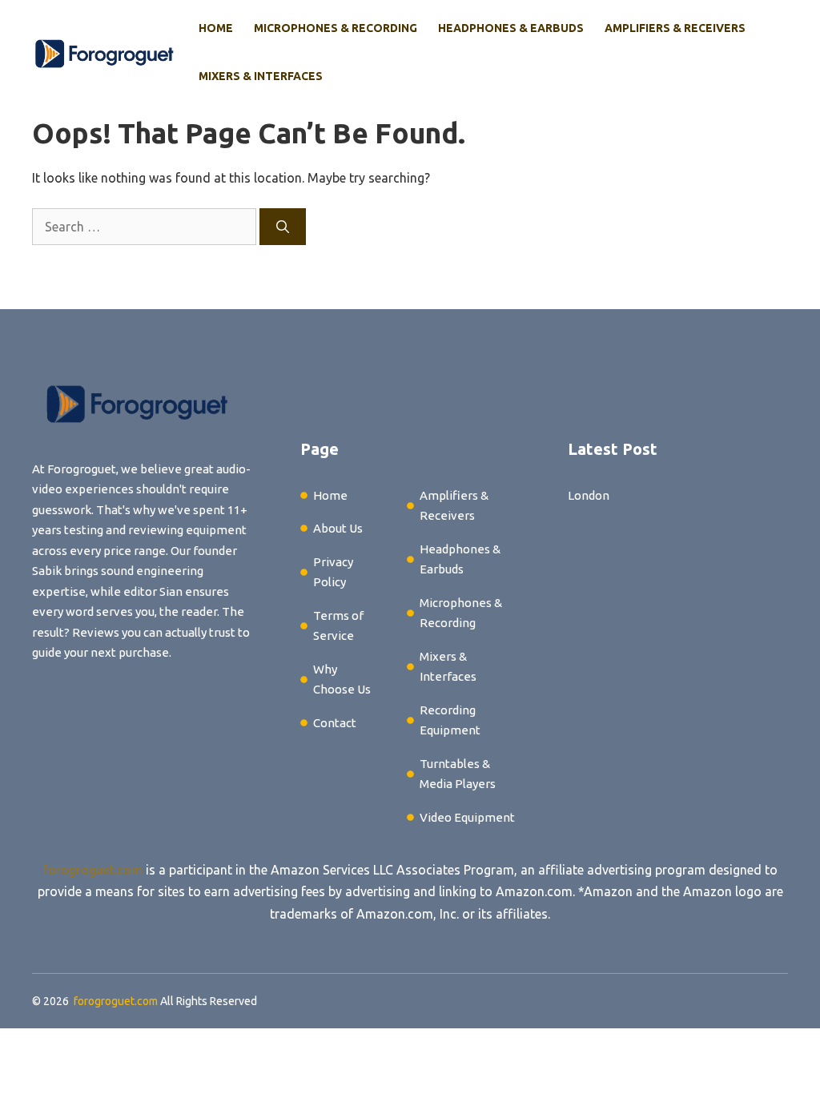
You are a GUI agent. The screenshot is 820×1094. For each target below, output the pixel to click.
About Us (338, 528)
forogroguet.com (93, 870)
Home (216, 28)
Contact (334, 723)
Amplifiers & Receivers (675, 28)
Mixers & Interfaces (261, 76)
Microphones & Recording (335, 28)
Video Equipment (467, 817)
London (588, 495)
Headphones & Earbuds (511, 28)
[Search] (282, 226)
